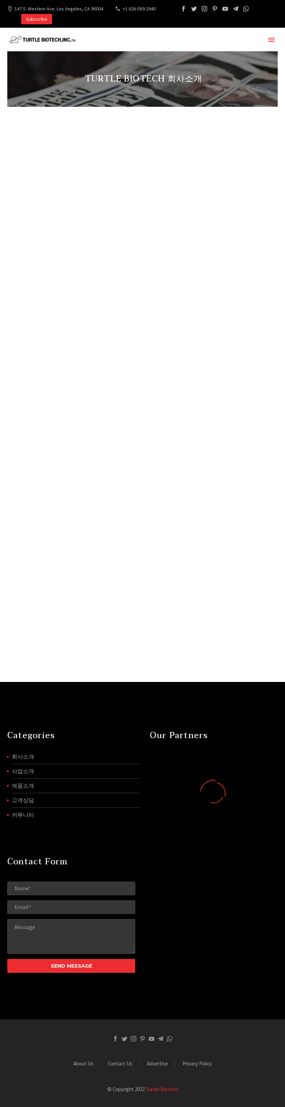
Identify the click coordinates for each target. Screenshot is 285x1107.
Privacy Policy (197, 1063)
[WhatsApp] (246, 8)
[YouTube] (225, 8)
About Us (83, 1063)
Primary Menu (271, 40)
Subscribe (36, 19)
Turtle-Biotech (162, 1089)
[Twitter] (194, 8)
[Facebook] (183, 8)
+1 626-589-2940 (139, 9)
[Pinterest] (215, 8)
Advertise (157, 1063)
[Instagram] (204, 8)
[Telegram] (235, 8)
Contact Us (120, 1063)
